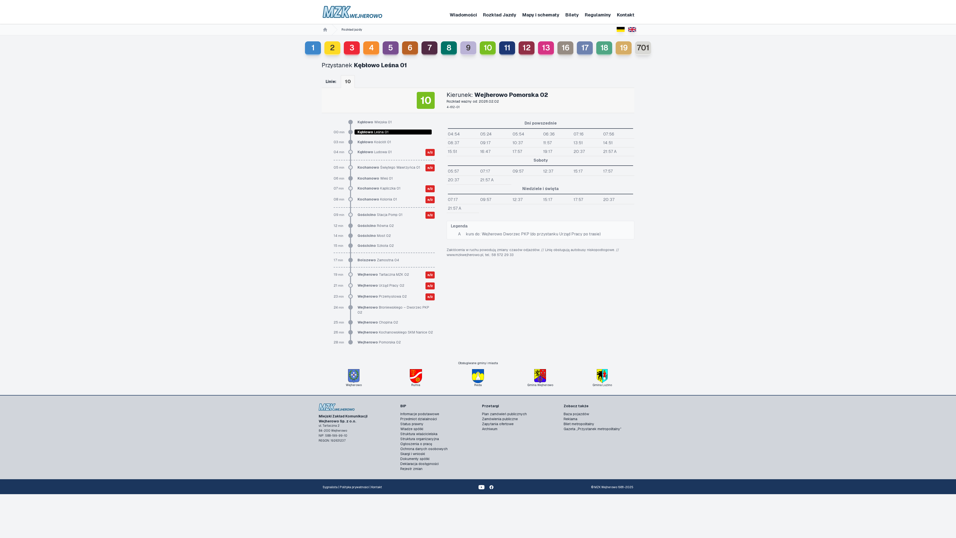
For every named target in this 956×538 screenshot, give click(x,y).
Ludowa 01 (375, 152)
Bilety (572, 15)
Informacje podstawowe (419, 414)
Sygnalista (330, 487)
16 (565, 48)
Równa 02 (376, 225)
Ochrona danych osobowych (424, 449)
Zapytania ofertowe (498, 424)
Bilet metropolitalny (579, 424)
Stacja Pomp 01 (380, 214)
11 (507, 48)
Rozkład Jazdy (499, 15)
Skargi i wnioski (412, 454)
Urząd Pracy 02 (381, 285)
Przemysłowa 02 (382, 296)
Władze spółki (411, 429)
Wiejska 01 (375, 122)
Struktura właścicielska (418, 434)
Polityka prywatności (354, 487)
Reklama (570, 419)
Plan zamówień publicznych (504, 414)
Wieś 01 (375, 178)
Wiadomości (463, 15)
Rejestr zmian (411, 469)
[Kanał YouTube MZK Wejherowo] (481, 487)
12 (527, 48)
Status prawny (411, 424)
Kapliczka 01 (379, 188)
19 (624, 48)
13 (546, 48)
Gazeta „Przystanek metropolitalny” (592, 429)
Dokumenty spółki (414, 459)
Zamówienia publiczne (500, 419)
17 (585, 48)
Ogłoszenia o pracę (416, 444)
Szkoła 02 (376, 245)
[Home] (325, 29)
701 (643, 48)
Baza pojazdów (576, 414)
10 (488, 48)
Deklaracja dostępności (419, 464)
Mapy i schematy (540, 15)
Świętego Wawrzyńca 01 (389, 167)
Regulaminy (598, 15)
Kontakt (625, 15)
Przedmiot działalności (418, 419)
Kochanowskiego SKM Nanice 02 (395, 332)
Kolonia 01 (377, 199)
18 (604, 48)
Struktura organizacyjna (419, 439)
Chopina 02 (378, 322)
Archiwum (489, 429)
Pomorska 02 (379, 342)
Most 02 (374, 235)
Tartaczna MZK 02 (383, 274)
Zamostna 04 (378, 260)
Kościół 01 (374, 142)
